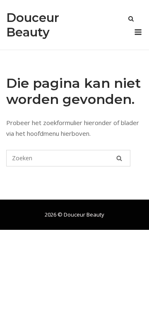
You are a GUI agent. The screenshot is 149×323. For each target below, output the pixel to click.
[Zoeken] (119, 158)
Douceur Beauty (32, 24)
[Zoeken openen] (131, 19)
